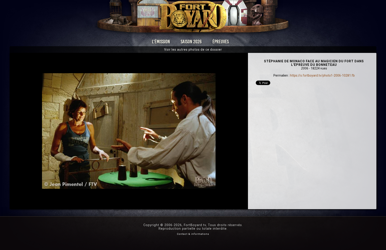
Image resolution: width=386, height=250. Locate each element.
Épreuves (220, 41)
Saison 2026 (191, 41)
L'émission (161, 41)
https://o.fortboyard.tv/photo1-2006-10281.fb (322, 75)
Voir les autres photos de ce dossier (193, 49)
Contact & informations (193, 234)
